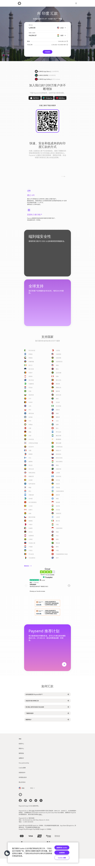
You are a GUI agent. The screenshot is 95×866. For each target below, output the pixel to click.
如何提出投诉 (23, 777)
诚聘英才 (21, 758)
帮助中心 (21, 748)
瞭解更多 (26, 566)
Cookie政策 (22, 768)
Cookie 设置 (62, 858)
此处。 (41, 814)
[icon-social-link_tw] (41, 800)
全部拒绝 (62, 853)
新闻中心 (21, 744)
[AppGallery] (60, 98)
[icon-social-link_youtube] (30, 800)
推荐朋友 (21, 753)
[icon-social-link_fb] (20, 800)
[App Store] (35, 98)
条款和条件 (22, 772)
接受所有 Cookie (62, 848)
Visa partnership (24, 763)
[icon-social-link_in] (25, 800)
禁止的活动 (22, 782)
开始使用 (47, 52)
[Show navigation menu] (76, 3)
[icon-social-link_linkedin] (35, 800)
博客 (20, 739)
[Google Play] (47, 98)
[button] (7, 853)
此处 (33, 811)
